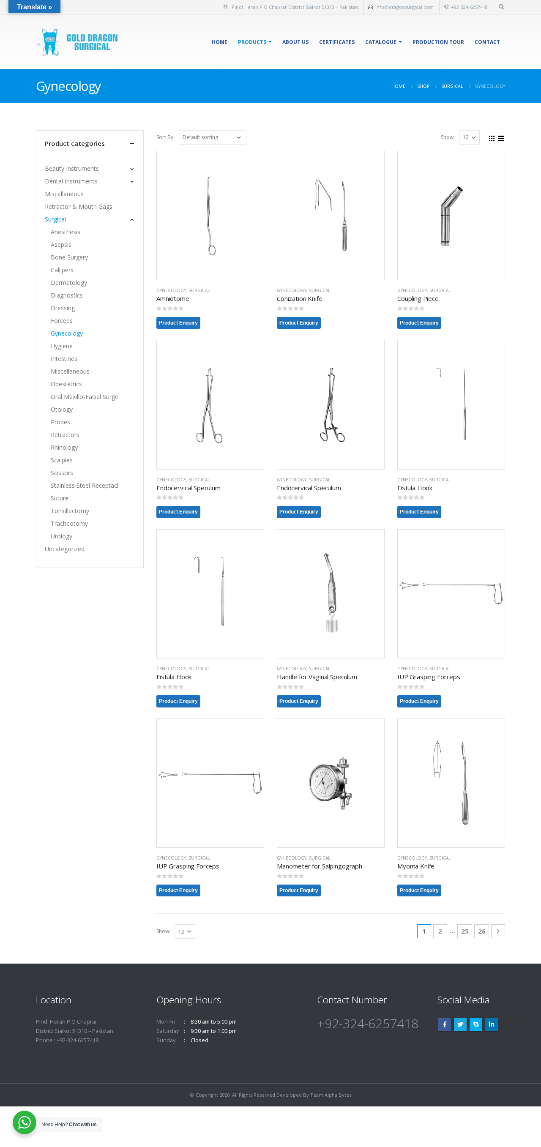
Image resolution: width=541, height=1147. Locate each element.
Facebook (444, 1024)
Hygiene (62, 346)
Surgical (199, 290)
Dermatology (69, 283)
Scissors (62, 473)
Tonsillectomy (70, 511)
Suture (59, 498)
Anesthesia (66, 232)
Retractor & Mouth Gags (78, 206)
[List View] (501, 137)
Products (252, 42)
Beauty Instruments (72, 168)
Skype (476, 1024)
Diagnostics (67, 295)
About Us (295, 42)
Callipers (62, 270)
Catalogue (380, 42)
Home (219, 42)
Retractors (65, 435)
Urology (61, 536)
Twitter (460, 1024)
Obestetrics (66, 384)
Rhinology (64, 447)
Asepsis (61, 244)
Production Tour (438, 42)
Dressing (63, 308)
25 (465, 931)
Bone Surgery (69, 257)
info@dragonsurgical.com (405, 7)
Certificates (337, 42)
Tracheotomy (69, 523)
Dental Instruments (71, 181)
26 (482, 931)
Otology (62, 409)
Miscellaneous (64, 194)
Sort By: (165, 137)
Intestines (64, 359)
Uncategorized (65, 549)
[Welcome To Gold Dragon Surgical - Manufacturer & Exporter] (78, 42)
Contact (487, 42)
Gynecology (171, 290)
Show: (448, 137)
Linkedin (491, 1024)
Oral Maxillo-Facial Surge (84, 397)
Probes (60, 422)
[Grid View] (492, 137)
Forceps (62, 321)
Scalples (62, 460)
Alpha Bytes (338, 1095)
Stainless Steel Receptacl (84, 485)
